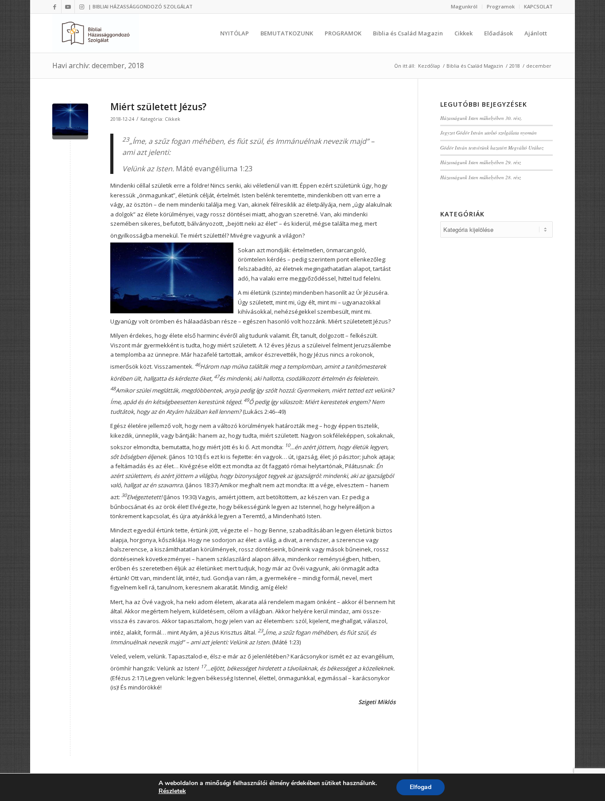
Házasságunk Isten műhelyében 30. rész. (481, 118)
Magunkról (464, 6)
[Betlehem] (70, 121)
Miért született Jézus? (158, 106)
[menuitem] (464, 6)
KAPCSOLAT (538, 6)
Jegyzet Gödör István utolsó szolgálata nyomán (488, 132)
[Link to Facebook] (54, 6)
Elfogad (420, 787)
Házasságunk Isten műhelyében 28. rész (480, 177)
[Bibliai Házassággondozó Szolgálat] (95, 33)
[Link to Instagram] (81, 6)
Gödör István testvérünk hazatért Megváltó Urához (491, 147)
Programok (501, 6)
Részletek (172, 791)
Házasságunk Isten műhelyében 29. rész (480, 162)
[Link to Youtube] (68, 6)
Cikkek (172, 119)
